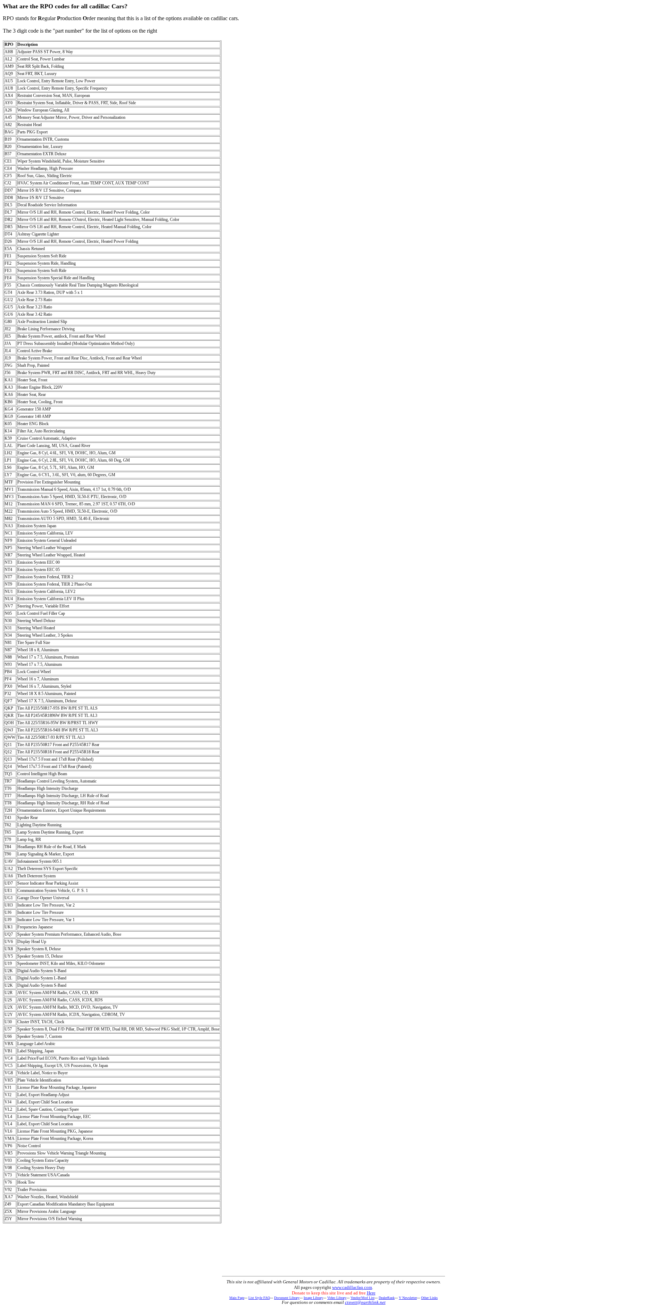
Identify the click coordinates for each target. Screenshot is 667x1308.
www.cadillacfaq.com (352, 1287)
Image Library (313, 1298)
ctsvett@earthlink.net (365, 1302)
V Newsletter (408, 1298)
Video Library (336, 1298)
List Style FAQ (259, 1298)
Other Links (429, 1298)
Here (371, 1292)
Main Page (236, 1298)
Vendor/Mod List (362, 1298)
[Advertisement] (333, 1257)
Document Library (286, 1298)
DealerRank (387, 1298)
